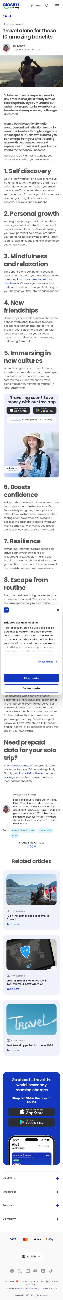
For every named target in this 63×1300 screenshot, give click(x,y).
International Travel (23, 830)
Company (9, 1219)
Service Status (50, 1288)
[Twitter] (8, 1297)
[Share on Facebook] (28, 846)
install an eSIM (22, 773)
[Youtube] (20, 1297)
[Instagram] (26, 1297)
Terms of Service (14, 1288)
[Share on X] (31, 846)
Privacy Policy (32, 1288)
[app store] (31, 1112)
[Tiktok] (33, 1297)
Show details (45, 661)
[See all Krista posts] (31, 809)
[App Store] (18, 410)
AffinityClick (38, 1281)
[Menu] (57, 5)
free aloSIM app (19, 765)
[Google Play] (45, 410)
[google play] (31, 1122)
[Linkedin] (14, 1297)
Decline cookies (31, 688)
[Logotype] (11, 6)
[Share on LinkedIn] (35, 846)
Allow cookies (31, 678)
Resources (9, 1192)
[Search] (47, 6)
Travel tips (45, 830)
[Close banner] (58, 610)
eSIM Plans (9, 1178)
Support (8, 1205)
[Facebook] (2, 1297)
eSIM (14, 835)
